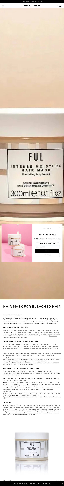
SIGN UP (47, 251)
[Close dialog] (59, 226)
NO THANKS (47, 255)
